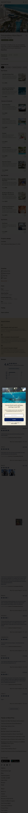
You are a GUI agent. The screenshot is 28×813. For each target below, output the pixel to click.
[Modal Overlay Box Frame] (14, 406)
